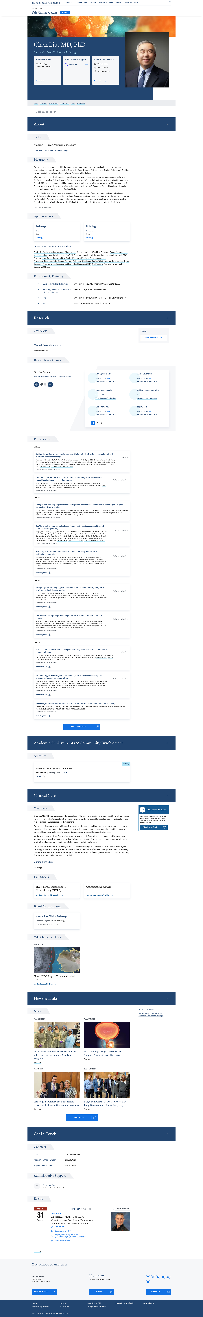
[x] (153, 1277)
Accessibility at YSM (94, 1303)
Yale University (64, 1307)
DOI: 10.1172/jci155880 (76, 628)
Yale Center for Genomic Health (111, 261)
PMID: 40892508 (47, 515)
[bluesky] (148, 1282)
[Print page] (54, 112)
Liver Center (66, 258)
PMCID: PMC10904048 (95, 598)
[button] (147, 59)
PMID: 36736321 (46, 688)
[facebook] (148, 1277)
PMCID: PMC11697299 (80, 564)
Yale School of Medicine (39, 9)
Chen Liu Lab (70, 252)
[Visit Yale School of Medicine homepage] (49, 1265)
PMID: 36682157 (60, 709)
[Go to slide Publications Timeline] (36, 384)
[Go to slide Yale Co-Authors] (41, 384)
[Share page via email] (51, 112)
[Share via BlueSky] (47, 112)
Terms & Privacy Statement (40, 1307)
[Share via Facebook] (39, 112)
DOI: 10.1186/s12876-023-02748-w (57, 660)
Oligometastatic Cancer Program (57, 261)
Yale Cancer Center (44, 12)
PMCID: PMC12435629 (61, 515)
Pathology (77, 261)
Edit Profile (37, 1251)
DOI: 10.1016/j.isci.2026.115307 (69, 488)
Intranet (34, 1303)
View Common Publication (105, 382)
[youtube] (163, 1277)
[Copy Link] (167, 124)
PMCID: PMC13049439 (51, 488)
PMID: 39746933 (67, 564)
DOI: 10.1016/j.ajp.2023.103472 (75, 709)
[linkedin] (168, 1277)
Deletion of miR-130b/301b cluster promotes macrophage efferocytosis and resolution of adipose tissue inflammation (69, 478)
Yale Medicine (97, 264)
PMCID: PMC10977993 (61, 628)
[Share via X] (35, 112)
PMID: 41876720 (45, 466)
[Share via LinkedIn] (43, 112)
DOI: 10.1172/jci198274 (76, 515)
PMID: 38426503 (81, 598)
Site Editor (63, 1303)
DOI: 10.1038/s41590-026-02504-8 (62, 466)
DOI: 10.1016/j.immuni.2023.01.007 (63, 688)
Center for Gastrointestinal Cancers (49, 252)
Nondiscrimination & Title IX (124, 1303)
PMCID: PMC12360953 (75, 540)
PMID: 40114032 (62, 540)
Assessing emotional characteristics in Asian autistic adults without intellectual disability (75, 703)
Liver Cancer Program (51, 258)
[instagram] (158, 1277)
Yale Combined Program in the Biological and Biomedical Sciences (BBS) (81, 262)
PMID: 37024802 (101, 657)
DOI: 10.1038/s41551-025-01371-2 (94, 540)
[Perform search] (170, 2)
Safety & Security (148, 1303)
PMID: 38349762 (47, 628)
